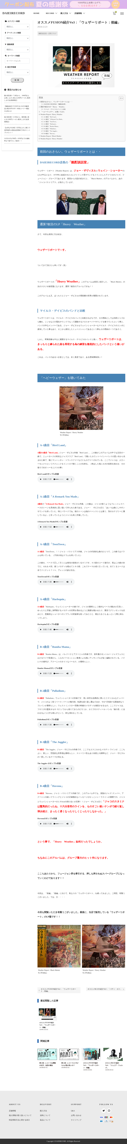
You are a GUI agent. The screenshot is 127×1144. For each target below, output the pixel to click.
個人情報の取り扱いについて (20, 1115)
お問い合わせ (76, 1115)
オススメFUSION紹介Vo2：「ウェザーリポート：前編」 (58, 990)
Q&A (73, 1111)
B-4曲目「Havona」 (50, 133)
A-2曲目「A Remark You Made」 (54, 119)
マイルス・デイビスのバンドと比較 (55, 109)
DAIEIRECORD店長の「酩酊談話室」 (55, 104)
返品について (45, 1120)
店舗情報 (12, 1111)
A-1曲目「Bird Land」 (50, 117)
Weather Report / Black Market (50, 136)
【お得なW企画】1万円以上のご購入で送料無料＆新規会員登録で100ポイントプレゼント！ (17, 130)
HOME (36, 13)
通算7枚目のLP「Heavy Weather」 (53, 107)
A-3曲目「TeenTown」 (50, 121)
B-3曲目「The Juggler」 (51, 131)
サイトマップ (76, 1120)
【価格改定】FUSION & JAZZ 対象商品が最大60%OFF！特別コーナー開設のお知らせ (16, 108)
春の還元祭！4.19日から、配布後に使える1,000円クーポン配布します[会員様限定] (16, 119)
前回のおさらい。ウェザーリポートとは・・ (56, 102)
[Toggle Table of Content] (120, 98)
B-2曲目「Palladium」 (50, 128)
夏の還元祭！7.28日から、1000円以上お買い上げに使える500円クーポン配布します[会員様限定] (17, 98)
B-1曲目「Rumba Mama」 (51, 126)
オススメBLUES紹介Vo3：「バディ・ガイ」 (105, 989)
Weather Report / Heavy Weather (51, 114)
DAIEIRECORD (13, 13)
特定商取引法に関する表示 (19, 1120)
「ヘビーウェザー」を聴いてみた (52, 112)
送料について (45, 1115)
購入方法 (43, 1111)
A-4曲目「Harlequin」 (50, 124)
